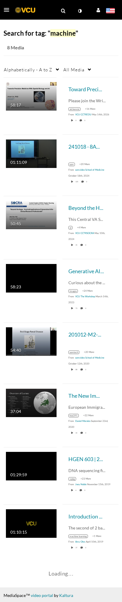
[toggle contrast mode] (79, 11)
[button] (8, 10)
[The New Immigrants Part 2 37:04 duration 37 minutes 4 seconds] (31, 402)
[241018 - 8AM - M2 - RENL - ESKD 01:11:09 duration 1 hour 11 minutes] (31, 152)
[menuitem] (63, 11)
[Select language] (110, 11)
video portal (42, 595)
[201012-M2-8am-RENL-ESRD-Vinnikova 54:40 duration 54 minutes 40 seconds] (31, 340)
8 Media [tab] (15, 47)
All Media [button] (73, 69)
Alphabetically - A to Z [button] (28, 69)
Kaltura (66, 595)
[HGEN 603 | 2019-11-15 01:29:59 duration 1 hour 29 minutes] (31, 465)
